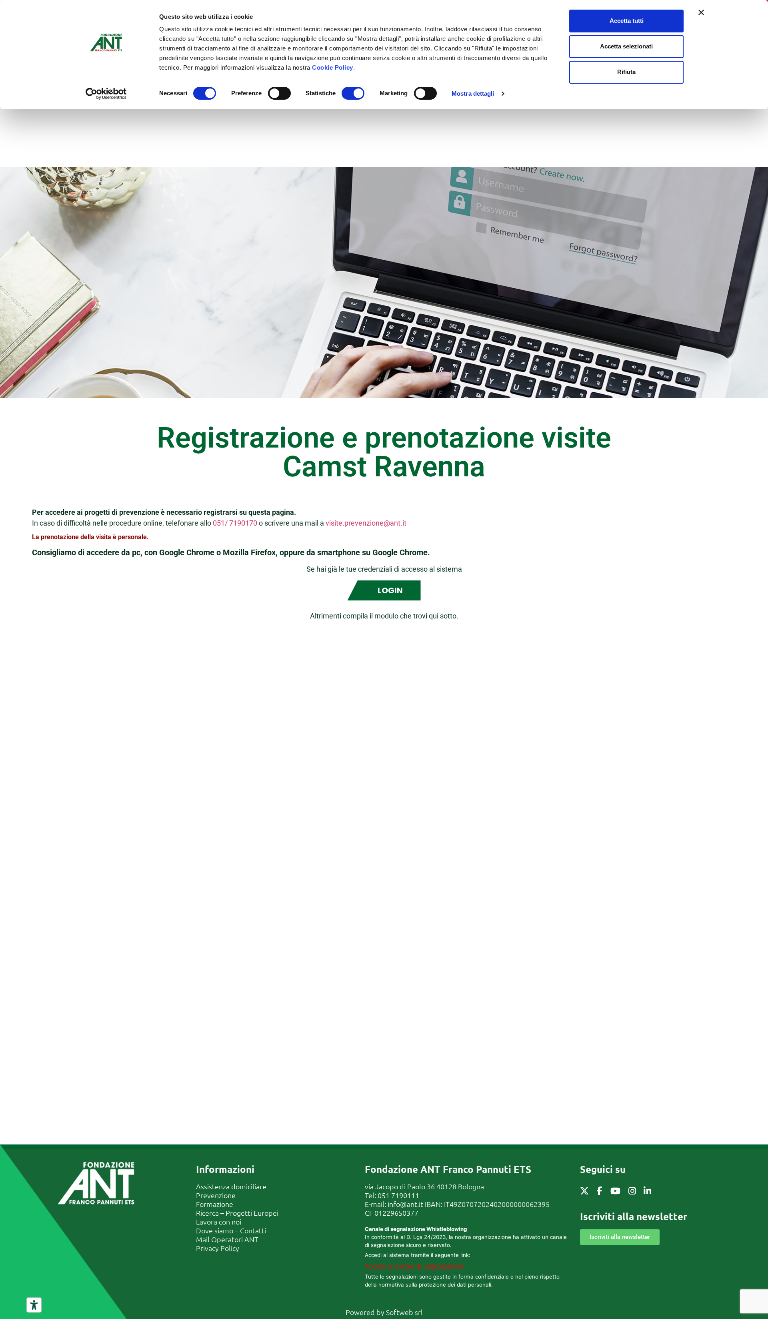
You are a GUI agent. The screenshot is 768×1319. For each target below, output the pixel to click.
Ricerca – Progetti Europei (237, 1212)
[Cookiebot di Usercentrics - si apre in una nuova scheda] (106, 94)
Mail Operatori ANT (227, 1239)
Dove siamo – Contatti (231, 1230)
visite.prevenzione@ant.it (366, 523)
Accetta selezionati (626, 46)
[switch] (279, 93)
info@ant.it (405, 1204)
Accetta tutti (627, 20)
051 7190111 (398, 1195)
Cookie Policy (332, 67)
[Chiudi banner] (701, 12)
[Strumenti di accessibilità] (34, 1305)
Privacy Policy (217, 1248)
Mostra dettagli (473, 93)
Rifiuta (626, 71)
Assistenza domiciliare (231, 1186)
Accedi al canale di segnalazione (414, 1266)
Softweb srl (404, 1312)
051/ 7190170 (235, 523)
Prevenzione (216, 1195)
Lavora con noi (218, 1221)
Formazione (214, 1204)
